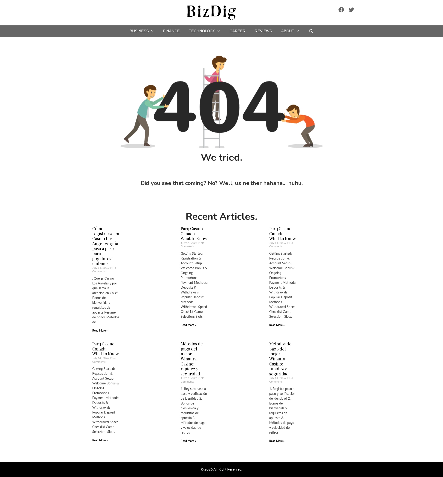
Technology (202, 31)
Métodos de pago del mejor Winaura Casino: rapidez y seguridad (192, 359)
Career (237, 31)
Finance (171, 31)
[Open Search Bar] (311, 31)
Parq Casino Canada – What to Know (194, 233)
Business (139, 31)
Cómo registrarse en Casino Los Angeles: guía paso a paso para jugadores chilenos (105, 246)
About (287, 31)
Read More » (100, 330)
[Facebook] (341, 9)
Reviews (263, 31)
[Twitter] (351, 9)
